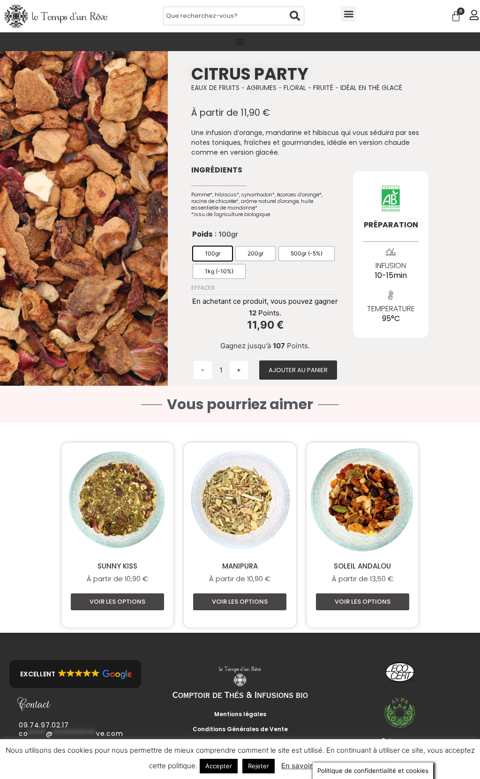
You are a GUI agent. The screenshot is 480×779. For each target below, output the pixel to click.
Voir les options (117, 601)
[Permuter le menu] (240, 41)
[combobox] (224, 16)
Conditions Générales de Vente (240, 729)
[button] (348, 14)
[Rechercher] (295, 16)
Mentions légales (240, 714)
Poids (202, 234)
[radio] (212, 254)
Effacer (203, 288)
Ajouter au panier (298, 370)
